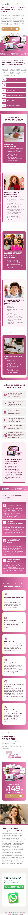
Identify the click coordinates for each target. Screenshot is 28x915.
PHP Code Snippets (8, 914)
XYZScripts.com (20, 914)
